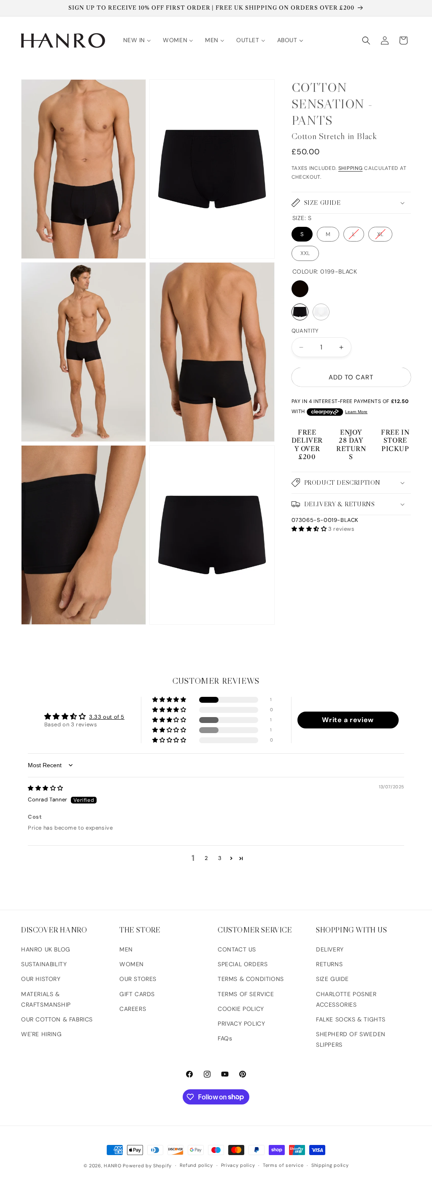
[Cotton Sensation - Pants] (300, 312)
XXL (305, 253)
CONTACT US (237, 949)
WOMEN (131, 964)
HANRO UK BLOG (45, 949)
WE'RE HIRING (41, 1034)
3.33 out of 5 (106, 716)
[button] (366, 40)
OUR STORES (138, 979)
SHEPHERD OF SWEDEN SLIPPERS (351, 1039)
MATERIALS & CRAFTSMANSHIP (46, 999)
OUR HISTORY (41, 979)
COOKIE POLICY (241, 1009)
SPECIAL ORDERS (242, 964)
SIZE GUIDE (332, 979)
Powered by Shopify (147, 1166)
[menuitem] (137, 40)
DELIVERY (330, 949)
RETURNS (329, 964)
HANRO (113, 1166)
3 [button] (220, 858)
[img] (45, 788)
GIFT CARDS (137, 994)
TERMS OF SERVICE (246, 994)
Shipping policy (330, 1165)
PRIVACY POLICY (241, 1023)
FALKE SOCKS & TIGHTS (351, 1019)
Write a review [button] (347, 719)
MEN (126, 949)
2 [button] (206, 858)
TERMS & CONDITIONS (251, 979)
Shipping (350, 168)
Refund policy (196, 1165)
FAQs (225, 1038)
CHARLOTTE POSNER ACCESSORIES (346, 999)
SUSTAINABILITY (44, 964)
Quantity (305, 330)
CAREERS (132, 1009)
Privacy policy (238, 1165)
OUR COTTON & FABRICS (57, 1019)
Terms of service (283, 1165)
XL (380, 234)
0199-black (300, 288)
